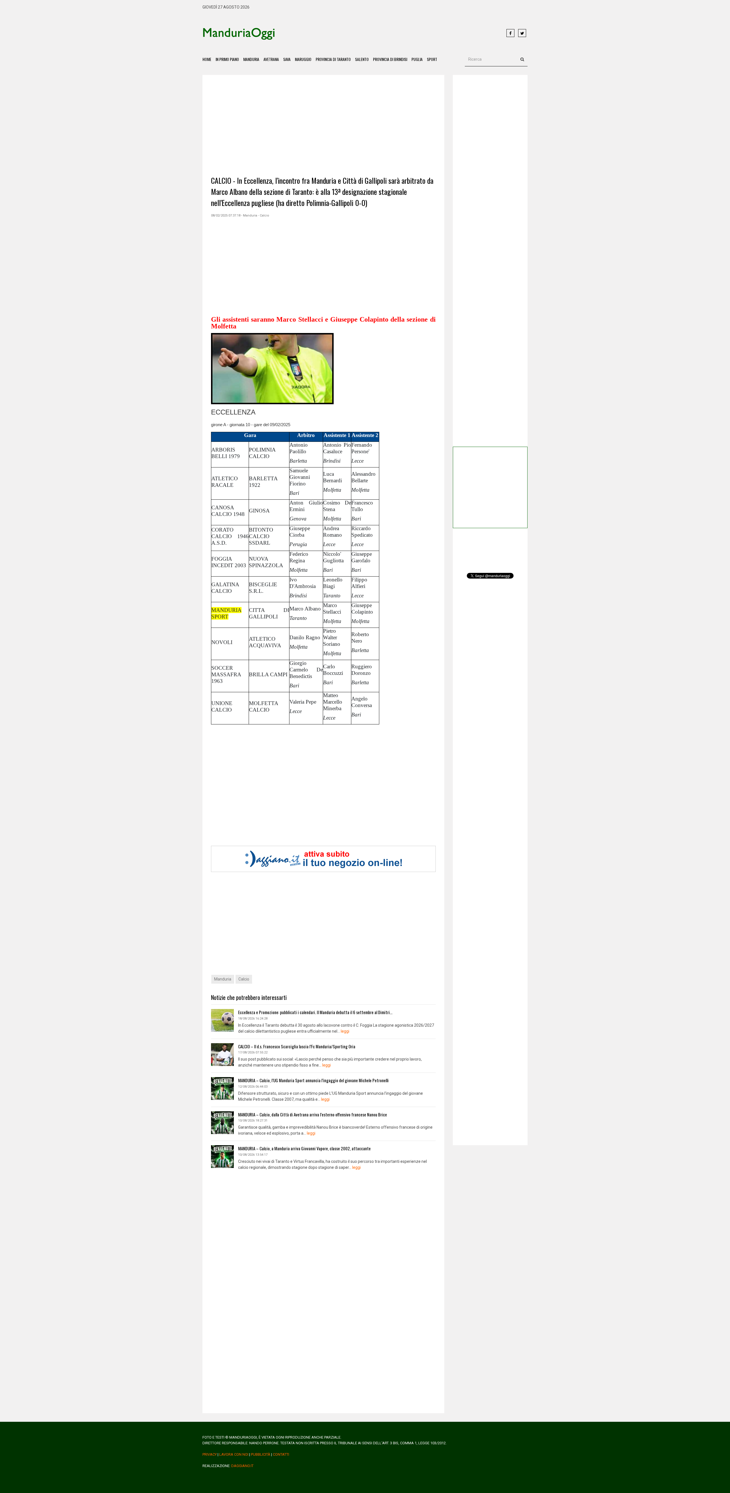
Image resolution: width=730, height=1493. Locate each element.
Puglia (417, 59)
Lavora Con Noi (233, 1454)
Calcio (243, 979)
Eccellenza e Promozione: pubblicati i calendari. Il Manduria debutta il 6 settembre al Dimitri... (315, 1012)
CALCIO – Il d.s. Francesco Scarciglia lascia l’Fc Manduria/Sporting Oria (296, 1046)
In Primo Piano (227, 59)
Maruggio (303, 59)
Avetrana (271, 59)
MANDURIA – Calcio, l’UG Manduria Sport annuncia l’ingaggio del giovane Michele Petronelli (313, 1080)
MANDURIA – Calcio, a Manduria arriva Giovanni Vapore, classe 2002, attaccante (304, 1148)
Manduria (251, 59)
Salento (362, 59)
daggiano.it (242, 1466)
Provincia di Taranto (333, 59)
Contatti (281, 1454)
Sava (287, 59)
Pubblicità (260, 1454)
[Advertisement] (390, 33)
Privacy (209, 1454)
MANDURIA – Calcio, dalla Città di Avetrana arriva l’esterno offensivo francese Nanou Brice (312, 1114)
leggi (345, 1031)
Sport (432, 59)
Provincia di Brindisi (390, 59)
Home (206, 59)
